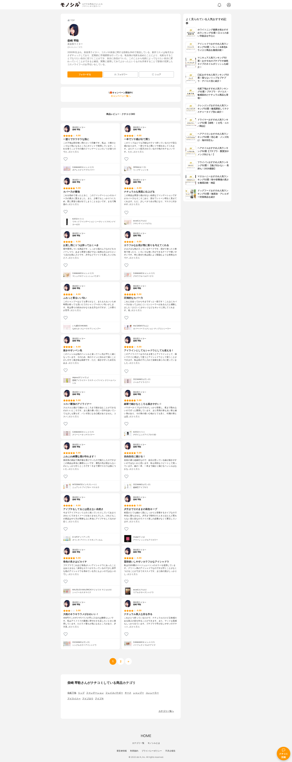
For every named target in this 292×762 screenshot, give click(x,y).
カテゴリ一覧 (138, 743)
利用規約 (134, 751)
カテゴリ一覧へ (166, 711)
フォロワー (122, 74)
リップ (81, 693)
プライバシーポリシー (152, 751)
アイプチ (99, 698)
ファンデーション (95, 693)
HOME (146, 736)
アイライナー (74, 698)
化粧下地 (71, 693)
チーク (128, 693)
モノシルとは (154, 743)
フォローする (85, 74)
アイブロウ (87, 698)
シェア (158, 74)
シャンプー (138, 693)
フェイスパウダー (114, 693)
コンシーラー (152, 693)
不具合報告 (170, 751)
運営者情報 (122, 751)
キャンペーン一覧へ (121, 96)
